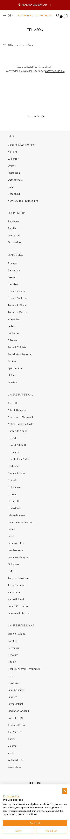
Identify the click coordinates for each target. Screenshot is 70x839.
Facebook (13, 221)
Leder (11, 326)
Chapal (12, 480)
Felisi (11, 536)
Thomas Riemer (17, 725)
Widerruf (13, 158)
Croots (12, 494)
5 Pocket (13, 340)
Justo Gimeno (16, 585)
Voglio (11, 753)
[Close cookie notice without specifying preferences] (64, 791)
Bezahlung (14, 193)
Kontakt (12, 151)
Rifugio (12, 662)
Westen (12, 382)
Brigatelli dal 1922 (18, 459)
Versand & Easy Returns (22, 144)
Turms (12, 739)
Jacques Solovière (18, 578)
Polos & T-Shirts (17, 347)
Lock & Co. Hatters (19, 606)
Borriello (13, 438)
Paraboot (13, 641)
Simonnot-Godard (18, 710)
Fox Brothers (15, 550)
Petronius (13, 648)
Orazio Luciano (17, 633)
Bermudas (14, 270)
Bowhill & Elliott (17, 445)
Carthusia (13, 466)
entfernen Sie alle (55, 70)
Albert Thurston (17, 410)
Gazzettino (14, 242)
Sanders (12, 697)
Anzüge (12, 263)
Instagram (14, 235)
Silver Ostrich (16, 704)
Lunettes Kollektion (19, 613)
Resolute (13, 655)
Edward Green (16, 515)
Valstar (12, 746)
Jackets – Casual (17, 312)
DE (10, 15)
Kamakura (14, 592)
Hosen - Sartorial (17, 298)
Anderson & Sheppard (20, 417)
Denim (12, 277)
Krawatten (14, 319)
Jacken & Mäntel (17, 305)
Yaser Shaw (14, 767)
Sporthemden (15, 368)
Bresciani (13, 452)
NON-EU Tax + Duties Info (23, 200)
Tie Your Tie (15, 732)
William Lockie (16, 760)
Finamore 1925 (16, 543)
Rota (10, 676)
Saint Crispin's (16, 690)
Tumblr (12, 228)
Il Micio (12, 571)
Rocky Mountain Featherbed (24, 668)
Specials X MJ (15, 718)
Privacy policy (11, 796)
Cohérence (14, 487)
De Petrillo (14, 501)
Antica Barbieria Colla (20, 424)
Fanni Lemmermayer (20, 522)
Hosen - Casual (17, 291)
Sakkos (12, 361)
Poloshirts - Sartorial (20, 354)
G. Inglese (13, 564)
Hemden (13, 284)
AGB (10, 186)
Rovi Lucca (14, 683)
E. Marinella (15, 508)
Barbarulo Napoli (17, 431)
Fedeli (11, 529)
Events (12, 165)
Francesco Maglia (18, 557)
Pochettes (13, 333)
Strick (11, 375)
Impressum (14, 172)
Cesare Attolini (16, 473)
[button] (4, 16)
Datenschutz (15, 179)
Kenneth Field (16, 599)
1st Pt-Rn (13, 403)
